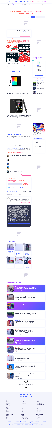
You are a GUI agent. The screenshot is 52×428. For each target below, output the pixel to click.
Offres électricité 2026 (38, 151)
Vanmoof (38, 419)
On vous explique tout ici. (26, 145)
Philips (23, 409)
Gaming (22, 398)
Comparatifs (17, 320)
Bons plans (38, 1)
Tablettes (22, 414)
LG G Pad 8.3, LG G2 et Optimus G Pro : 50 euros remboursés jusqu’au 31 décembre (27, 253)
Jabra (37, 408)
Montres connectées (9, 414)
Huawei (7, 400)
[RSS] (25, 396)
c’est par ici (25, 142)
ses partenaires (14, 218)
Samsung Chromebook (40, 404)
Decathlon (38, 416)
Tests (30, 1)
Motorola (7, 401)
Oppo (7, 402)
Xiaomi (7, 404)
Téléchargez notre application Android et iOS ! (15, 148)
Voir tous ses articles (25, 202)
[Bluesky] (31, 396)
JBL (37, 409)
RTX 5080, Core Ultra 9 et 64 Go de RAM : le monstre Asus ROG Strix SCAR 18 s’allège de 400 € (20, 171)
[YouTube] (26, 396)
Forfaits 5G (36, 142)
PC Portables (38, 398)
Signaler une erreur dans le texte (12, 191)
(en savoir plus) (25, 215)
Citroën (7, 408)
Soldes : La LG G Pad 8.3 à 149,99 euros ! (10, 266)
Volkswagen (8, 412)
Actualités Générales (18, 372)
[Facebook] (23, 396)
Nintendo (23, 402)
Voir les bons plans (24, 35)
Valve (22, 404)
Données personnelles (36, 424)
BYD (7, 407)
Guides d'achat (17, 303)
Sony (22, 410)
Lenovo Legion (24, 400)
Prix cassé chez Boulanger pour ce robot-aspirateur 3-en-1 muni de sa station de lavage (25, 297)
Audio (37, 405)
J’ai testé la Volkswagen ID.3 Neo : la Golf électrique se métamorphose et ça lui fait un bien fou (25, 340)
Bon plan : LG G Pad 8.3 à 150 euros (18, 266)
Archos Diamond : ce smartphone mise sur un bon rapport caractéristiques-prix (40, 92)
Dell (37, 400)
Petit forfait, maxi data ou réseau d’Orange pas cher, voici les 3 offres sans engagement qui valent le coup (20, 167)
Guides (33, 1)
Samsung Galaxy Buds (40, 410)
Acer (37, 399)
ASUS (22, 399)
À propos (18, 424)
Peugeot (7, 410)
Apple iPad (23, 415)
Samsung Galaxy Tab (25, 418)
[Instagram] (22, 396)
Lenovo (38, 401)
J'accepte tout (19, 223)
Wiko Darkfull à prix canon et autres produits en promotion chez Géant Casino (27, 266)
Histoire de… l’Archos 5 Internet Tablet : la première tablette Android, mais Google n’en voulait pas (40, 84)
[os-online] (9, 202)
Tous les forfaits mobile (39, 78)
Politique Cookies (28, 424)
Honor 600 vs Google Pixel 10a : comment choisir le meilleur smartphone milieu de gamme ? (24, 323)
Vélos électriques (39, 414)
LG (14, 194)
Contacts (22, 424)
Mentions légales (12, 424)
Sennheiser (38, 411)
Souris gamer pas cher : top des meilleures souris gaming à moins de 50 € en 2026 (24, 305)
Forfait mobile (43, 1)
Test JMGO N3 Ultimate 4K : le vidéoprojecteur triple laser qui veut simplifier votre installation (25, 288)
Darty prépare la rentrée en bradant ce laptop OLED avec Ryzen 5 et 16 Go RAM (25, 349)
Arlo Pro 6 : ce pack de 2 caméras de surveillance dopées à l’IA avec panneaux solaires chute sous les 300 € (20, 160)
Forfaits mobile (37, 145)
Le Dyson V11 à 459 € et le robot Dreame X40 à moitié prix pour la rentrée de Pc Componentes (10, 252)
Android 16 (44, 421)
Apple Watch (8, 416)
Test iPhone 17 (31, 421)
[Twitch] (28, 396)
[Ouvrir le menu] (7, 1)
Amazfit (7, 415)
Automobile (8, 405)
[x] (7, 202)
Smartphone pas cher (38, 146)
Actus (27, 1)
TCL (22, 411)
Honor (38, 402)
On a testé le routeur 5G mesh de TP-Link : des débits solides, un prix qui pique (25, 357)
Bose (37, 407)
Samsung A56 (37, 141)
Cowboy (38, 415)
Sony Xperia (8, 403)
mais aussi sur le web (12, 66)
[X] (20, 396)
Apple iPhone (8, 399)
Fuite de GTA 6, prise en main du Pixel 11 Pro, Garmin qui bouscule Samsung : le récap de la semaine (25, 375)
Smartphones (8, 398)
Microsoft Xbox (24, 401)
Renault (7, 411)
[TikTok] (30, 396)
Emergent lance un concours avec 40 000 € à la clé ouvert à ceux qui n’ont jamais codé (25, 314)
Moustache (38, 417)
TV (21, 405)
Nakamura (38, 418)
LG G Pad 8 (19, 194)
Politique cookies (12, 221)
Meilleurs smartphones (38, 143)
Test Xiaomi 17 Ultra (38, 421)
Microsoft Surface (39, 403)
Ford (7, 409)
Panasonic (23, 408)
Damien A (12, 197)
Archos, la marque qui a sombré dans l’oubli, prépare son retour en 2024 (40, 88)
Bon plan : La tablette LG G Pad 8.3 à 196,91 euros (18, 253)
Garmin (7, 417)
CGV (42, 424)
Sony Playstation (24, 403)
